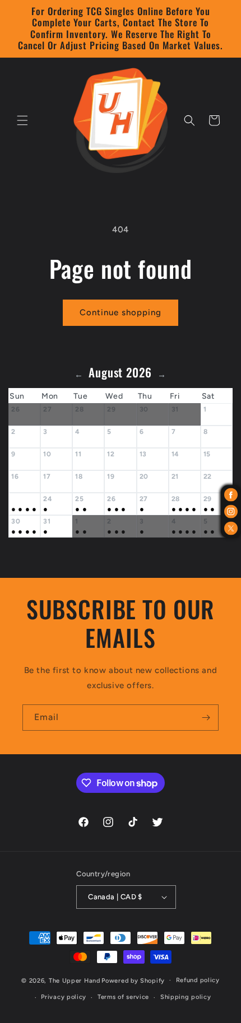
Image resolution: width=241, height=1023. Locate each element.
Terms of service (123, 997)
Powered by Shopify (133, 980)
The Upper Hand (74, 980)
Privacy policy (63, 997)
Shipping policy (185, 997)
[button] (22, 120)
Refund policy (198, 980)
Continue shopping (120, 312)
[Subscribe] (205, 717)
